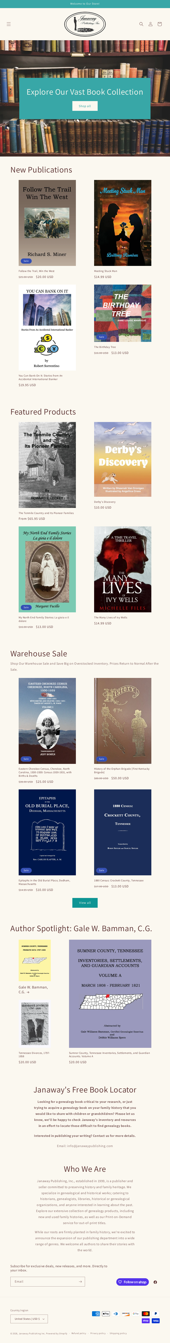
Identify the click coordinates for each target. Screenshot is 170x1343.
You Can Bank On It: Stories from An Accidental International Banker (41, 377)
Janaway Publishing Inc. (32, 1333)
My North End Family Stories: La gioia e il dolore (44, 619)
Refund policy (79, 1333)
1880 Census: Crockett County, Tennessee (118, 880)
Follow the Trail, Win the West (37, 271)
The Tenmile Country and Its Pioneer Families (46, 513)
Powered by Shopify (56, 1333)
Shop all (85, 106)
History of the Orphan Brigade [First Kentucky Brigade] (122, 770)
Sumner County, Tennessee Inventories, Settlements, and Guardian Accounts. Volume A (109, 1054)
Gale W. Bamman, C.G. (33, 989)
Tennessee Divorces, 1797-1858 (34, 1054)
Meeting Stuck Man (105, 271)
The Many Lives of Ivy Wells (110, 617)
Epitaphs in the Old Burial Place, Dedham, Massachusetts (44, 882)
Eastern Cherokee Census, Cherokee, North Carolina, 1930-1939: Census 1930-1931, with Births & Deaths (45, 772)
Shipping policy (118, 1333)
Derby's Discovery (104, 502)
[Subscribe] (80, 1282)
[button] (8, 24)
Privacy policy (98, 1333)
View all (85, 903)
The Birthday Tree (105, 347)
